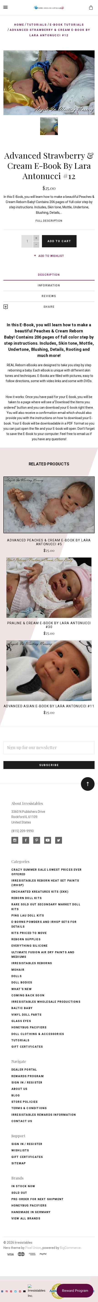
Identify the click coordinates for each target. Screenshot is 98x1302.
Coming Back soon (27, 995)
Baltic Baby (22, 1008)
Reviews (49, 296)
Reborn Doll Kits (26, 898)
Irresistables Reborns (31, 963)
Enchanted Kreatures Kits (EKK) (39, 891)
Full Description (49, 220)
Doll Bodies (21, 982)
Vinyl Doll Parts (26, 1014)
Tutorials (20, 1040)
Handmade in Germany (31, 1212)
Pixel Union (33, 1248)
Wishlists (20, 1150)
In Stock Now (23, 1186)
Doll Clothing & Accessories (37, 1034)
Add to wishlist (50, 256)
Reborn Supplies (26, 939)
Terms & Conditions (29, 1108)
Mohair (17, 969)
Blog (15, 1095)
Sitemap (18, 1163)
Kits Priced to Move (29, 933)
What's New (21, 989)
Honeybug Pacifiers (29, 1027)
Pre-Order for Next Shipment (37, 1199)
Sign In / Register (27, 1082)
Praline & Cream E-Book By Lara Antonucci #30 (49, 625)
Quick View (49, 507)
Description (49, 274)
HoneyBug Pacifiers (29, 1205)
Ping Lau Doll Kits (27, 915)
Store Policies (24, 1101)
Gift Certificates (27, 1046)
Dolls (16, 976)
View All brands (25, 1218)
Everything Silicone (29, 945)
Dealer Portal (24, 1069)
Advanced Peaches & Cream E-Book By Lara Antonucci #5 (49, 542)
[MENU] (6, 7)
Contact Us (21, 1121)
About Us (19, 1089)
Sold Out (19, 1192)
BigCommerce (70, 1248)
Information (49, 285)
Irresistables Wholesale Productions (45, 1001)
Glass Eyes (21, 1021)
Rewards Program (27, 1076)
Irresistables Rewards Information (43, 1114)
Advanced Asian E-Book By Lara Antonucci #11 (49, 706)
